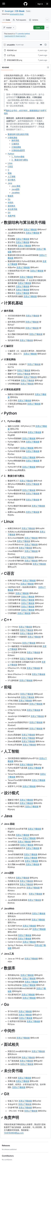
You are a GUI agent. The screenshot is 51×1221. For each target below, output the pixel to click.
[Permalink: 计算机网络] (2, 359)
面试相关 (11, 206)
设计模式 (11, 180)
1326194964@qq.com (14, 1133)
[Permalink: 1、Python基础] (2, 421)
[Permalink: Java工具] (2, 953)
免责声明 (11, 216)
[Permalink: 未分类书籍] (2, 1071)
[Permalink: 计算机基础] (2, 303)
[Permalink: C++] (2, 619)
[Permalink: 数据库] (2, 968)
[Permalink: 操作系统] (2, 311)
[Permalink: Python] (2, 413)
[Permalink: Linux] (2, 521)
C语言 (10, 166)
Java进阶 (16, 189)
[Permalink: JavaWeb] (2, 908)
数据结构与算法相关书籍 (18, 134)
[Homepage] (25, 4)
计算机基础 (12, 137)
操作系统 (15, 140)
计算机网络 (16, 147)
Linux (10, 163)
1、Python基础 (18, 156)
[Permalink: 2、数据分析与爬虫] (2, 476)
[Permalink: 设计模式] (2, 793)
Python (11, 153)
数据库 (10, 196)
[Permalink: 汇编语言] (2, 346)
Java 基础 (16, 186)
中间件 (10, 202)
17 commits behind (22, 34)
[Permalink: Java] (2, 816)
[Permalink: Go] (2, 1004)
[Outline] (48, 67)
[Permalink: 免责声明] (2, 1117)
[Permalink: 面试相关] (2, 1044)
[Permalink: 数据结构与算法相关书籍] (2, 222)
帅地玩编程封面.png (14, 60)
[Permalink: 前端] (2, 687)
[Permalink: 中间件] (2, 1031)
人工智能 (11, 176)
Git (9, 212)
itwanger (9, 11)
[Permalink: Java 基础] (2, 824)
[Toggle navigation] (3, 3)
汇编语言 (15, 144)
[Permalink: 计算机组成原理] (2, 389)
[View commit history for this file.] (46, 44)
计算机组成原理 (18, 150)
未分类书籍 (12, 209)
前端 (10, 173)
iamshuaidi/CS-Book (17, 14)
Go (9, 199)
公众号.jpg (11, 55)
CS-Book (19, 11)
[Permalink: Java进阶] (2, 873)
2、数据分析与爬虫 (20, 160)
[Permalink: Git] (2, 1094)
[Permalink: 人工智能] (2, 751)
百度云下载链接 (30, 229)
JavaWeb (16, 192)
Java (10, 183)
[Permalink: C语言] (2, 573)
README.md (12, 50)
